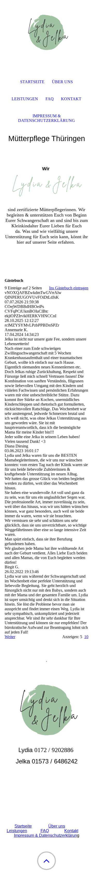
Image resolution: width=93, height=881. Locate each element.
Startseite (23, 826)
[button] (46, 860)
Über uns (56, 826)
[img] (46, 32)
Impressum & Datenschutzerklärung (46, 118)
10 (86, 637)
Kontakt (71, 831)
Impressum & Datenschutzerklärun (45, 835)
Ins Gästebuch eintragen (68, 288)
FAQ (45, 831)
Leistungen (17, 831)
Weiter (10, 637)
